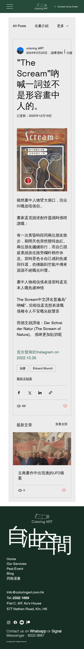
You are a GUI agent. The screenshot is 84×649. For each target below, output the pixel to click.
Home (11, 559)
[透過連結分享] (50, 393)
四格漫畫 (13, 578)
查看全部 (61, 424)
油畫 (23, 368)
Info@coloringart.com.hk (25, 592)
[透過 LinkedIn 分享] (40, 393)
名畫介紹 (41, 26)
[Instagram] (8, 622)
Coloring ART (41, 8)
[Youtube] (22, 622)
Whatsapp (38, 631)
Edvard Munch (43, 368)
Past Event (15, 569)
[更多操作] (64, 50)
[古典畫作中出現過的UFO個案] (42, 448)
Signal (57, 631)
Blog (10, 573)
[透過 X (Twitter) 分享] (29, 393)
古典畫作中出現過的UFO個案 (41, 475)
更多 (60, 26)
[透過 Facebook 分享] (19, 393)
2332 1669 (21, 598)
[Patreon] (28, 622)
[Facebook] (15, 622)
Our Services (16, 564)
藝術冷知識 (24, 378)
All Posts (19, 26)
